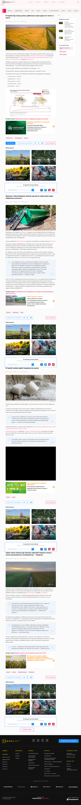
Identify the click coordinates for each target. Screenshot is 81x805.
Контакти (69, 766)
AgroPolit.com (34, 55)
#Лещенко (31, 672)
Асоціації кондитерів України (33, 431)
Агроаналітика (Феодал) (32, 760)
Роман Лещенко (30, 592)
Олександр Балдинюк (12, 431)
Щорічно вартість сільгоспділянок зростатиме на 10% (30, 653)
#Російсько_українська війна (65, 48)
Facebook (52, 241)
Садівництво (18, 10)
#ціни (13, 497)
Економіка (4, 766)
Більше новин (27, 729)
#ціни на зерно (63, 54)
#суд (22, 312)
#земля (26, 138)
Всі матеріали (51, 143)
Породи (17, 758)
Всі (4, 10)
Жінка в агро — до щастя (50, 773)
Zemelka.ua (43, 55)
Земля (27, 10)
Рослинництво (6, 757)
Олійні (45, 10)
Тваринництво (6, 759)
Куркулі (17, 753)
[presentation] (2, 11)
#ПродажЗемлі (18, 138)
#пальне (8, 312)
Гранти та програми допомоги (51, 766)
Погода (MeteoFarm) (33, 753)
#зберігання (15, 312)
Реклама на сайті (71, 757)
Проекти (53, 2)
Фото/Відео (62, 2)
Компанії (17, 755)
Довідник (46, 2)
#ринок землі (9, 138)
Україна (9, 10)
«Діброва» (23, 232)
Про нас (69, 764)
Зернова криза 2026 (49, 753)
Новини (31, 2)
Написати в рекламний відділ (71, 754)
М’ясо (69, 10)
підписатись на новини (68, 741)
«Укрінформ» (44, 592)
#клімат (14, 672)
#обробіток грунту (22, 672)
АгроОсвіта (47, 768)
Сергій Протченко (21, 241)
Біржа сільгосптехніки (33, 765)
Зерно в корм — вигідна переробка (53, 761)
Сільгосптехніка (54, 10)
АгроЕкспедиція (48, 764)
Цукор (63, 10)
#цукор (8, 497)
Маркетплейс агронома (31, 768)
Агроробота (31, 762)
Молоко (76, 10)
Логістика (4, 769)
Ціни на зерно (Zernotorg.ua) (31, 756)
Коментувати (10, 143)
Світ (32, 10)
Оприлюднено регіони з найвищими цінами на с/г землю (31, 119)
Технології (4, 764)
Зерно (38, 10)
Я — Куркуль (47, 771)
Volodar (21, 57)
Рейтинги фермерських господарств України (50, 759)
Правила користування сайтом (72, 769)
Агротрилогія (47, 755)
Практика (4, 761)
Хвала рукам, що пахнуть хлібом (52, 775)
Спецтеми (37, 2)
